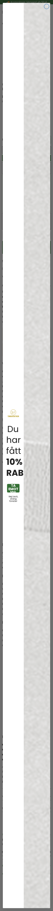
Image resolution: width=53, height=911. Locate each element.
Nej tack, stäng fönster (13, 498)
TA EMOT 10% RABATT (13, 488)
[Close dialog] (46, 6)
